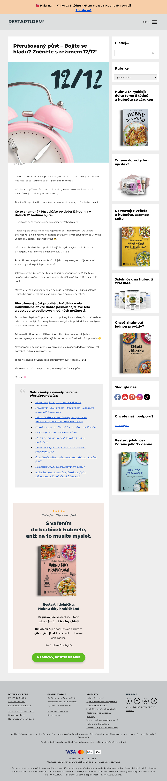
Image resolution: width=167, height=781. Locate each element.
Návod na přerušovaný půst (41, 734)
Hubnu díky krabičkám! (97, 724)
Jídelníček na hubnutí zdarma (82, 742)
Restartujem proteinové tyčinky (102, 727)
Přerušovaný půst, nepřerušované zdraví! (58, 402)
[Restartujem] (26, 22)
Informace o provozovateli (107, 762)
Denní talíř (103, 742)
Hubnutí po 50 (64, 734)
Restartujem (122, 425)
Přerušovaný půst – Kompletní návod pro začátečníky (65, 427)
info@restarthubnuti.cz (19, 705)
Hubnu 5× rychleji (95, 698)
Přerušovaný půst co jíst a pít (124, 734)
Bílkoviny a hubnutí (99, 734)
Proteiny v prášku (80, 734)
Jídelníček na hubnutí (96, 705)
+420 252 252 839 (16, 701)
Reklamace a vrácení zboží (21, 719)
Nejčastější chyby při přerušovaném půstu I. (60, 466)
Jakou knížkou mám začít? (21, 711)
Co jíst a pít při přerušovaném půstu (55, 432)
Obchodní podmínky (57, 762)
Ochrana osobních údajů (81, 762)
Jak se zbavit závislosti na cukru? (102, 720)
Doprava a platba (16, 715)
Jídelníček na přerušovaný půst (101, 709)
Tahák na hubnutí (117, 742)
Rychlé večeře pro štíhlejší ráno (101, 701)
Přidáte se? (83, 10)
